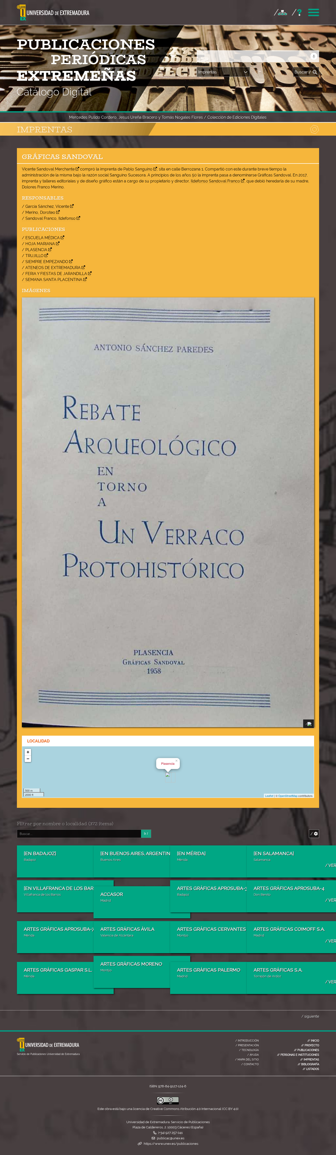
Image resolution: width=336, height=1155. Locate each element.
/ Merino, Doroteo (38, 212)
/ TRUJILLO (33, 255)
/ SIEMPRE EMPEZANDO (45, 261)
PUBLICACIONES (306, 1050)
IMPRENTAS (309, 1059)
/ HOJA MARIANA (38, 243)
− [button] (28, 758)
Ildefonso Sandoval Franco (215, 181)
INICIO (313, 1040)
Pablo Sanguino (137, 169)
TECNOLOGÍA (249, 1050)
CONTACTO (250, 1064)
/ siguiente (310, 1016)
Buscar (302, 72)
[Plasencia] (168, 777)
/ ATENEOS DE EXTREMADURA (51, 267)
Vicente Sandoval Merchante (48, 169)
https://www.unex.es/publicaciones (171, 1144)
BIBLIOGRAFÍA (308, 1064)
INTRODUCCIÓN (247, 1040)
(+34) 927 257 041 (170, 1133)
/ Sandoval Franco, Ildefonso (49, 218)
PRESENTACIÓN (247, 1045)
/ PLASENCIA (34, 249)
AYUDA (253, 1054)
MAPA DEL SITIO (247, 1059)
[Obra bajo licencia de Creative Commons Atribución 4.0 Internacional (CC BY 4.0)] (168, 1103)
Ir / (146, 833)
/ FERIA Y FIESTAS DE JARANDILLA (54, 273)
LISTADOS (311, 1069)
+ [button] (28, 752)
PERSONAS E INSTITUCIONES (298, 1054)
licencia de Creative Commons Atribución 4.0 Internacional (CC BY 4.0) (185, 1109)
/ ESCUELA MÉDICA (41, 237)
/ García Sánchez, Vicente (45, 206)
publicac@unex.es (170, 1138)
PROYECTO (310, 1045)
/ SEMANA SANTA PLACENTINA (52, 279)
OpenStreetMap (287, 796)
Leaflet (269, 796)
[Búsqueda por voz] (313, 56)
